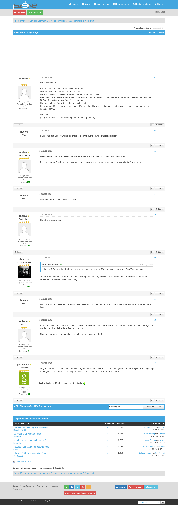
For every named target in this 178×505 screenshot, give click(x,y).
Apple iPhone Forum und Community (31, 21)
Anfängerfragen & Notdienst (81, 21)
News (87, 4)
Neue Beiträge (122, 4)
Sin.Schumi (18, 456)
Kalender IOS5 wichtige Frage (27, 434)
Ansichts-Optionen (155, 33)
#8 (155, 320)
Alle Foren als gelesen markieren (81, 493)
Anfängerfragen (58, 21)
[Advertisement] (89, 57)
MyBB (50, 501)
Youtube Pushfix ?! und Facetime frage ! (31, 447)
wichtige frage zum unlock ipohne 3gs (30, 440)
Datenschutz (18, 489)
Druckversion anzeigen (23, 461)
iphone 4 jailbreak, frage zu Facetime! (30, 427)
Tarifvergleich (102, 4)
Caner (16, 450)
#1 (155, 77)
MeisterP (17, 437)
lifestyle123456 (19, 430)
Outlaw (162, 434)
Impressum (54, 486)
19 (108, 427)
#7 (155, 299)
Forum (74, 4)
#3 (155, 151)
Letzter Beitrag (148, 427)
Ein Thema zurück (25, 406)
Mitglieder (152, 487)
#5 (155, 215)
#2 (155, 130)
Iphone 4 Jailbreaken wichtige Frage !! (31, 453)
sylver (162, 440)
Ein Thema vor (42, 406)
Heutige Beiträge (143, 4)
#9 (155, 363)
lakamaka (17, 443)
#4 (155, 194)
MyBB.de (34, 501)
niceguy (161, 427)
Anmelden (20, 12)
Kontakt (121, 487)
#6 (155, 258)
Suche (160, 4)
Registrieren (36, 12)
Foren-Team (136, 487)
